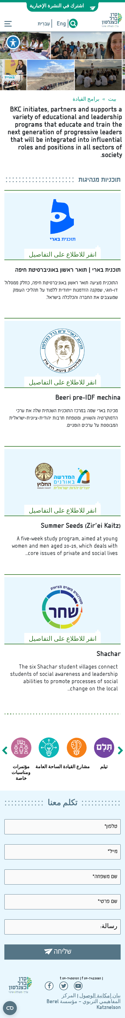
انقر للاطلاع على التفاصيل (63, 255)
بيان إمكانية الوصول (100, 996)
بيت (112, 99)
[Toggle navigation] (8, 24)
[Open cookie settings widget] (10, 1008)
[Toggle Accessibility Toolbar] (13, 42)
